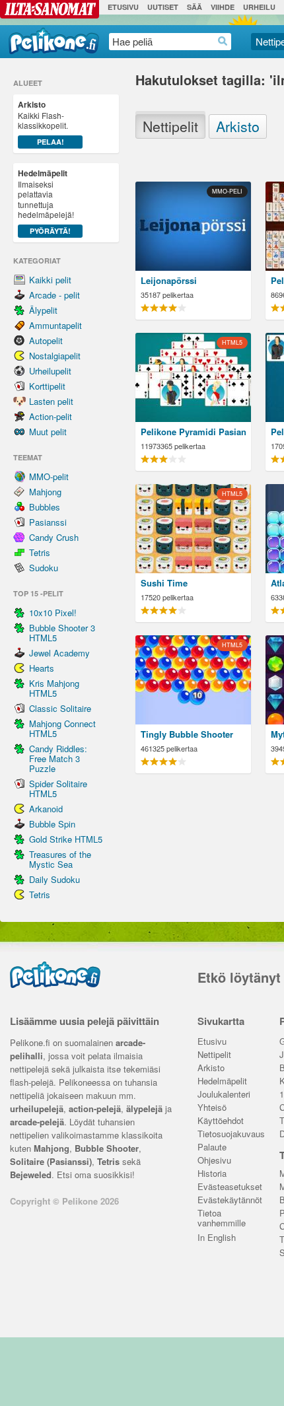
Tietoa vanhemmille (221, 1214)
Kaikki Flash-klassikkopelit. (43, 122)
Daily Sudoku (54, 879)
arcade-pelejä (37, 1121)
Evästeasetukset (228, 1187)
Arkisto (238, 123)
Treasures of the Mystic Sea (60, 859)
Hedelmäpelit (222, 1081)
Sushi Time (164, 583)
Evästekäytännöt (228, 1200)
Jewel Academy (59, 653)
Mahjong (45, 491)
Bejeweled (31, 1174)
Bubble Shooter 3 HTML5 (62, 632)
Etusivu (123, 7)
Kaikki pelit (50, 279)
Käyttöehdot (220, 1121)
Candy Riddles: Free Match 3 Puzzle (58, 758)
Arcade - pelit (54, 295)
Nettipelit (170, 123)
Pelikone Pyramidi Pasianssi (193, 431)
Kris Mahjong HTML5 (54, 688)
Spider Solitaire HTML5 (58, 788)
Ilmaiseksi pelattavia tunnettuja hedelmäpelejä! (46, 201)
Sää (194, 7)
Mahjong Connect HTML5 (62, 728)
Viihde (222, 7)
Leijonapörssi (169, 280)
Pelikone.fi (54, 41)
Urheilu (259, 7)
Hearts (41, 668)
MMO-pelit (49, 476)
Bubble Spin (52, 824)
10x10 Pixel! (53, 612)
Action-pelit (50, 416)
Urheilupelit (50, 371)
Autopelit (46, 340)
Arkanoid (46, 808)
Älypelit (43, 310)
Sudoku (43, 567)
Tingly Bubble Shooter (187, 734)
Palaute (212, 1147)
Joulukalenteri (223, 1094)
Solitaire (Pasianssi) (51, 1161)
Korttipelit (47, 386)
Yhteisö (212, 1107)
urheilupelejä (36, 1108)
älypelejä (144, 1108)
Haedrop (223, 41)
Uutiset (162, 7)
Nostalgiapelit (55, 355)
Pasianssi (48, 522)
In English (216, 1238)
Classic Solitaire (60, 708)
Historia (212, 1173)
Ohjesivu (214, 1160)
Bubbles (44, 507)
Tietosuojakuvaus (228, 1134)
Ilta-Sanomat (49, 9)
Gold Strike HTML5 (65, 839)
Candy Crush (54, 537)
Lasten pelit (51, 401)
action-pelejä (95, 1108)
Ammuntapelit (55, 325)
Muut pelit (48, 431)
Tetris (39, 552)
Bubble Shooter (107, 1148)
